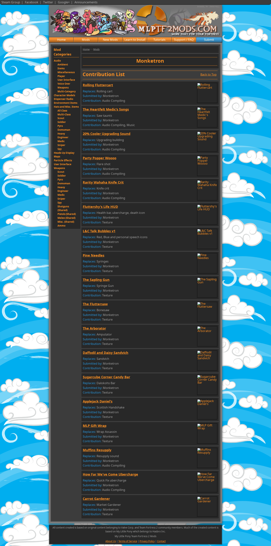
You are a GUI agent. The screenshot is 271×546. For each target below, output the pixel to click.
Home (61, 40)
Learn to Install (134, 40)
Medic (61, 141)
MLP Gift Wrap (94, 425)
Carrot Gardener (96, 498)
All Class (62, 110)
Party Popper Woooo (99, 158)
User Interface (66, 79)
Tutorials (159, 40)
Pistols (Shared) (67, 214)
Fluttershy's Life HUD (100, 206)
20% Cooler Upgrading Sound (106, 133)
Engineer (63, 137)
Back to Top (208, 74)
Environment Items (65, 103)
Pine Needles (93, 255)
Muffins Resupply (97, 450)
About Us (110, 541)
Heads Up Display (64, 152)
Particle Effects (63, 160)
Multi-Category (67, 91)
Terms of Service (127, 541)
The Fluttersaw (95, 304)
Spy (60, 149)
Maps (57, 156)
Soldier (62, 122)
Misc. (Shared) (66, 221)
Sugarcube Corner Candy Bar (106, 377)
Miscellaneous (66, 72)
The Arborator (94, 328)
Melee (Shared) (66, 218)
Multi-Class (64, 114)
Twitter (48, 2)
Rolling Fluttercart (98, 85)
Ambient (63, 64)
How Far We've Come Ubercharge (110, 474)
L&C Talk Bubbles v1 (99, 231)
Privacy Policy (147, 541)
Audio (57, 60)
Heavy (61, 133)
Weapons (63, 87)
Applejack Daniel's (97, 401)
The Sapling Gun (96, 279)
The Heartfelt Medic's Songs (106, 109)
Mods (86, 40)
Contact (161, 541)
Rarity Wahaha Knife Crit (103, 182)
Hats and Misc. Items (66, 106)
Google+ (64, 2)
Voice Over (64, 83)
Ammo (61, 225)
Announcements (86, 2)
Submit (209, 40)
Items (61, 68)
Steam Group (10, 2)
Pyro (60, 126)
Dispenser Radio (63, 99)
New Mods (110, 40)
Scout (61, 118)
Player (61, 76)
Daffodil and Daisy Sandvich (105, 352)
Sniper (61, 145)
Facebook (31, 2)
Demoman (64, 129)
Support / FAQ (184, 40)
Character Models (64, 95)
